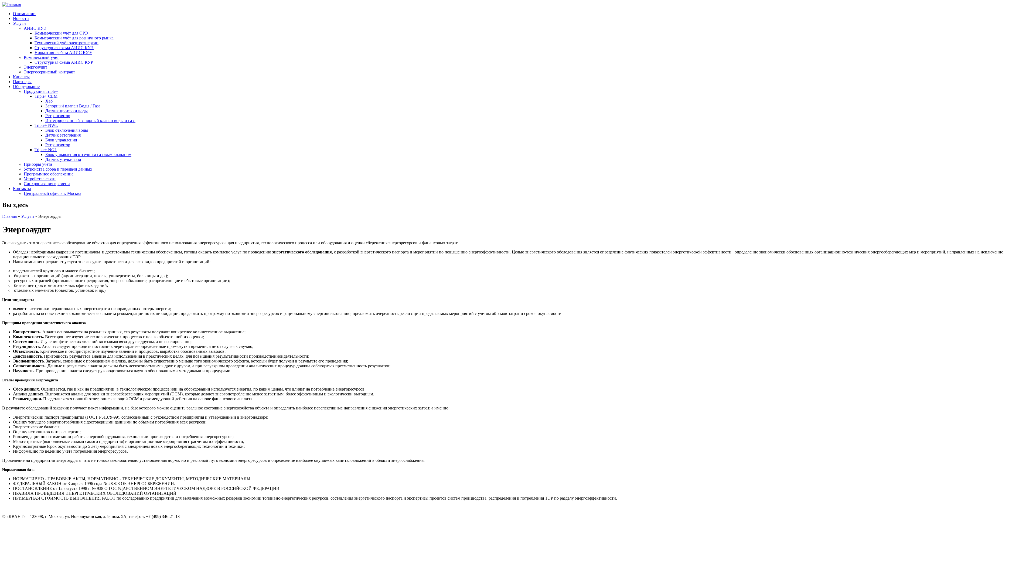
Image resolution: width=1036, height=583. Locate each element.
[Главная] (11, 4)
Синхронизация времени (47, 183)
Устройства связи (40, 179)
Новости (21, 18)
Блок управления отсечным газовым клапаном (88, 154)
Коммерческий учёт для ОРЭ (61, 33)
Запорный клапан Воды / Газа (72, 106)
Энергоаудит (35, 67)
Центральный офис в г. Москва (52, 193)
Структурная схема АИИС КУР (64, 62)
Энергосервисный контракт (49, 72)
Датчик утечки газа (63, 159)
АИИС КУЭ (35, 28)
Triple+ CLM (46, 96)
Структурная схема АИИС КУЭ (64, 47)
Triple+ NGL (46, 149)
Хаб (49, 101)
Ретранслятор (57, 115)
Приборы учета (38, 164)
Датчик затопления (63, 135)
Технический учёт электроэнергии (66, 42)
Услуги (19, 23)
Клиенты (21, 76)
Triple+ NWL (46, 125)
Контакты (22, 188)
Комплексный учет (41, 57)
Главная (9, 216)
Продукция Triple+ (41, 91)
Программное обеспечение (48, 174)
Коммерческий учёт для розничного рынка (74, 38)
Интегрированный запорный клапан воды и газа (90, 120)
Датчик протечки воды (66, 111)
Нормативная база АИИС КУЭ (63, 52)
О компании (24, 13)
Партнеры (22, 81)
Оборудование (26, 86)
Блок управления (61, 140)
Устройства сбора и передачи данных (58, 169)
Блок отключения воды (66, 130)
